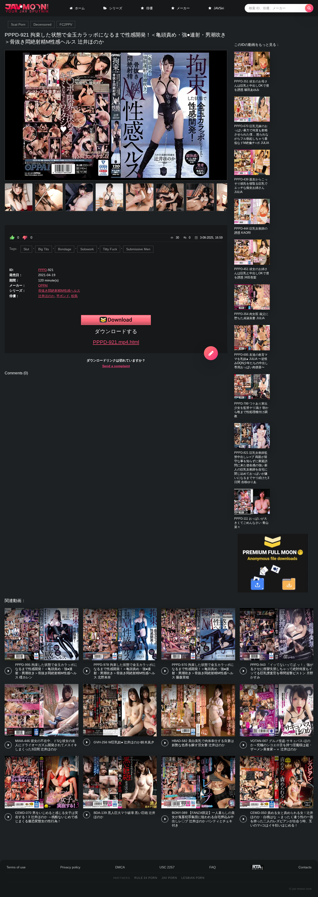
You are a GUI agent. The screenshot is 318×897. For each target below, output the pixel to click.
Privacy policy (70, 867)
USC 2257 (167, 867)
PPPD (42, 270)
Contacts (304, 867)
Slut (26, 249)
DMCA (120, 867)
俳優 (149, 8)
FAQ (212, 867)
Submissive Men (138, 249)
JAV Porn (169, 878)
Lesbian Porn (193, 878)
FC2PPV (66, 24)
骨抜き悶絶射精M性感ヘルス (59, 290)
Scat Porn (18, 24)
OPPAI (43, 285)
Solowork (87, 249)
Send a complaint (116, 366)
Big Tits (43, 249)
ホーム (80, 8)
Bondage (64, 249)
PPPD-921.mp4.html (116, 342)
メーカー (183, 8)
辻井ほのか (46, 296)
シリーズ (115, 8)
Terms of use (16, 867)
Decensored (42, 24)
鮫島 (74, 296)
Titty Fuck (110, 249)
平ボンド (62, 296)
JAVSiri (219, 8)
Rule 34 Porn (146, 878)
